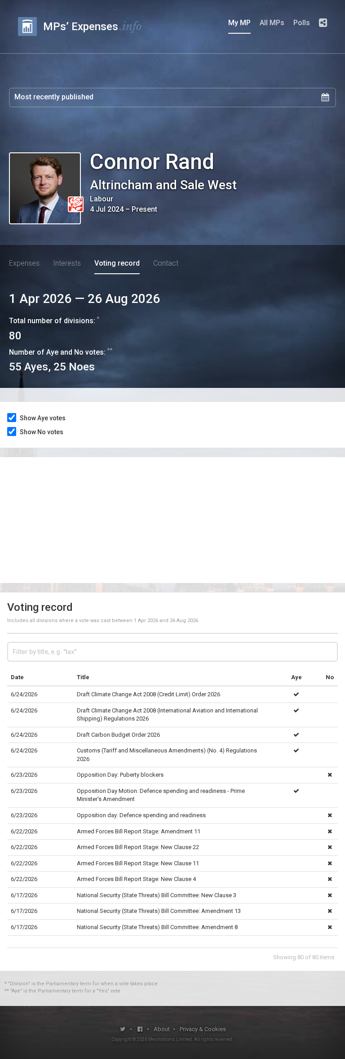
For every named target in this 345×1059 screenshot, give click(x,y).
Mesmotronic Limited (170, 1039)
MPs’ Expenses (92, 26)
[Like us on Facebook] (140, 1029)
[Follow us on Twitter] (123, 1029)
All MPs (272, 22)
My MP (239, 22)
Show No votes (41, 432)
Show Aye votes (43, 418)
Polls (301, 22)
